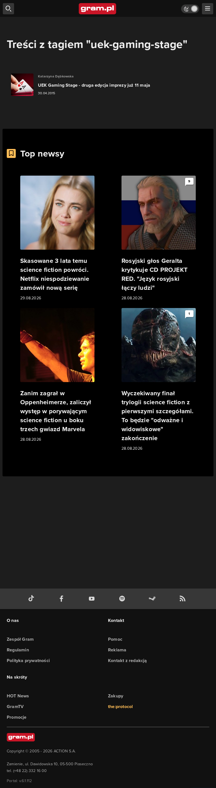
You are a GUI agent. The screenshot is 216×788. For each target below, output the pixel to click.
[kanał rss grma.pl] (183, 599)
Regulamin (18, 650)
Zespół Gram (20, 639)
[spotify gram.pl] (123, 599)
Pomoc (115, 639)
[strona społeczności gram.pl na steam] (153, 599)
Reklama (117, 650)
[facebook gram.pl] (62, 599)
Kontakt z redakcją (127, 660)
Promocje (17, 717)
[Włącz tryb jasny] (190, 8)
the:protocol (120, 706)
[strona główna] (98, 8)
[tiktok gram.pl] (32, 599)
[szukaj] (8, 8)
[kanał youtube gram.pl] (92, 599)
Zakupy (115, 696)
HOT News (18, 696)
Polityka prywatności (28, 660)
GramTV (15, 706)
